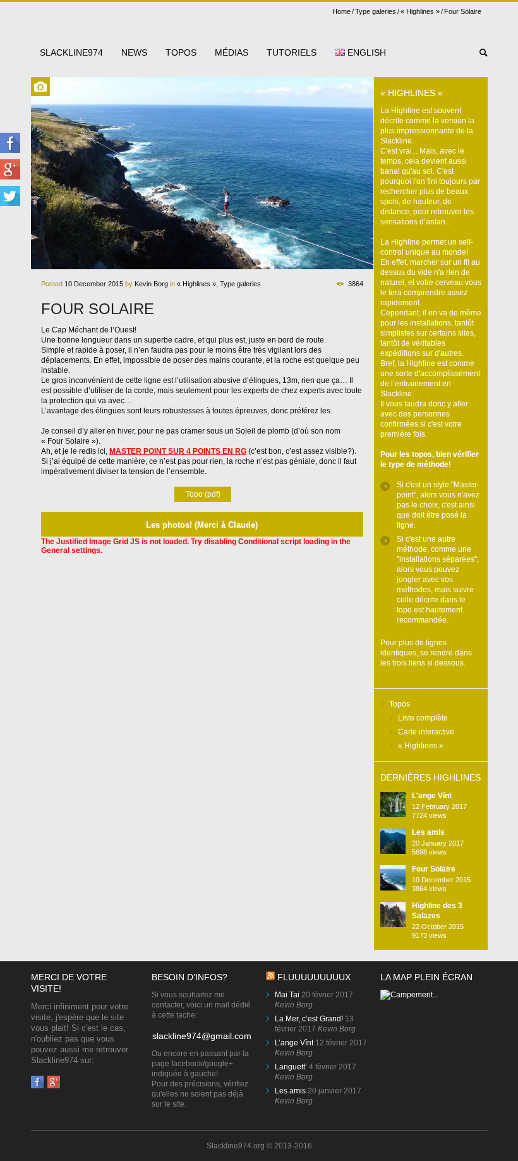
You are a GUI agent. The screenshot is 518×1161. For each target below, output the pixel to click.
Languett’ (291, 1066)
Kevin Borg (151, 284)
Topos (181, 52)
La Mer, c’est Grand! (309, 1018)
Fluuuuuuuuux (314, 977)
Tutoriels (291, 52)
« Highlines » (420, 11)
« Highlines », (197, 284)
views (429, 815)
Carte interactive (426, 731)
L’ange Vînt (294, 1042)
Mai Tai (287, 994)
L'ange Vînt (432, 795)
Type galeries (375, 11)
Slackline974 (71, 52)
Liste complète (423, 718)
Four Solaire (433, 869)
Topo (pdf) (203, 494)
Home (341, 11)
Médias (231, 52)
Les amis (428, 832)
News (134, 52)
